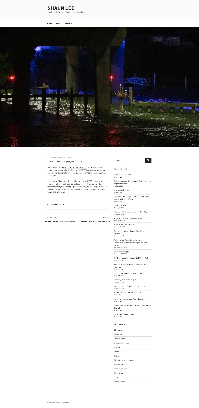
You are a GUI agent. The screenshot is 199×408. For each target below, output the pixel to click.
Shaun (69, 158)
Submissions (118, 373)
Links (58, 23)
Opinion (117, 356)
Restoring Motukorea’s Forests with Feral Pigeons (132, 212)
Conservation (57, 205)
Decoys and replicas (121, 343)
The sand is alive (120, 205)
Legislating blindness (121, 190)
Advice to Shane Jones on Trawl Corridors (129, 299)
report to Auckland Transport (74, 167)
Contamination (119, 339)
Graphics (117, 351)
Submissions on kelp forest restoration (128, 273)
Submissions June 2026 (123, 175)
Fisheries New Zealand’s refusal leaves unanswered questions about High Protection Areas (130, 242)
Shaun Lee (61, 8)
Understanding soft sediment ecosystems (129, 286)
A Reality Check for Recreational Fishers (128, 218)
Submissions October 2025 (124, 225)
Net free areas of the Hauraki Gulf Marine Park (131, 258)
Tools (116, 377)
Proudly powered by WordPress (58, 403)
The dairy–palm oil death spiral (125, 280)
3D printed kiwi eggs (121, 252)
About (49, 23)
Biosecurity (118, 330)
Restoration (118, 364)
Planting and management (124, 360)
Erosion (117, 347)
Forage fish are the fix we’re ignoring (127, 292)
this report (77, 181)
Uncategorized (119, 382)
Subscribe (68, 23)
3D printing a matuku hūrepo (124, 314)
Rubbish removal (120, 369)
